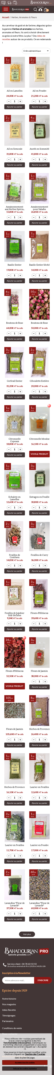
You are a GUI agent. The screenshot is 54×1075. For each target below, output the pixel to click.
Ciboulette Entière (39, 381)
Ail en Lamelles (14, 91)
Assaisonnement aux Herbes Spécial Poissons (14, 208)
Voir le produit (39, 454)
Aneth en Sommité (39, 149)
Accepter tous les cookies (25, 1062)
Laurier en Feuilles (39, 787)
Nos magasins (9, 1004)
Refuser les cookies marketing (25, 1068)
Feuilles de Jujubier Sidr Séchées (14, 614)
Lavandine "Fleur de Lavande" (15, 904)
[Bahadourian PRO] (27, 951)
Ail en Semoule (14, 149)
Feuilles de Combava (14, 556)
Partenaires (8, 1021)
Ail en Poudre (39, 91)
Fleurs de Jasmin (39, 671)
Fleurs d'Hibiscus (39, 613)
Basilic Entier (14, 265)
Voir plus (27, 934)
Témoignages (8, 1015)
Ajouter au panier (14, 106)
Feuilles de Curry (39, 555)
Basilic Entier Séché (39, 265)
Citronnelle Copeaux (15, 440)
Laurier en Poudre (39, 845)
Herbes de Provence (39, 729)
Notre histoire (9, 998)
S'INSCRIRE (43, 980)
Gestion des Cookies (35, 1054)
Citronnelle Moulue (39, 439)
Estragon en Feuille (39, 497)
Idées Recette (9, 1009)
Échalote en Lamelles (14, 498)
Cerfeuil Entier (14, 381)
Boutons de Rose (14, 323)
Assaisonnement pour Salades (39, 208)
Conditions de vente (12, 1028)
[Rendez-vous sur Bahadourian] (41, 2)
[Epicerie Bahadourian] (20, 9)
